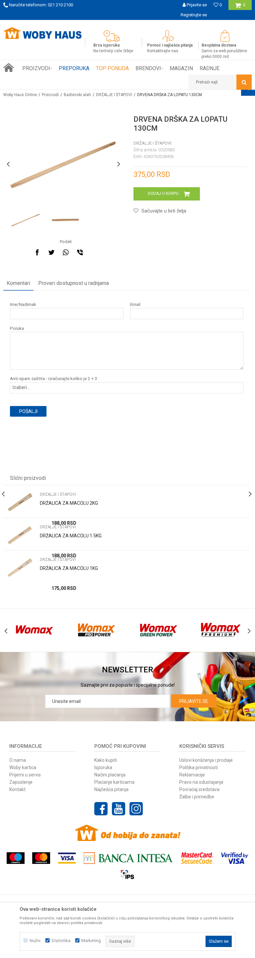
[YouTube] (118, 808)
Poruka (17, 328)
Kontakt (17, 789)
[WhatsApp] (66, 252)
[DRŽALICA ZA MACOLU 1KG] (20, 568)
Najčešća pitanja (111, 789)
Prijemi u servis (25, 774)
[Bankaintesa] (128, 858)
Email (135, 304)
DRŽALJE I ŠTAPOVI (114, 94)
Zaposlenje (21, 782)
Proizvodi (50, 94)
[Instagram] (136, 808)
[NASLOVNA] (8, 67)
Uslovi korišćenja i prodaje (206, 760)
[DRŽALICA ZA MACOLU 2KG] (20, 502)
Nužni (35, 940)
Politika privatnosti (198, 767)
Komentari (18, 283)
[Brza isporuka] (113, 36)
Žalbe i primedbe (196, 796)
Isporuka (103, 767)
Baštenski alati (77, 94)
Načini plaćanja (110, 774)
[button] (220, 82)
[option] (25, 220)
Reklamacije (192, 774)
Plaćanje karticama (114, 782)
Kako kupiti (105, 760)
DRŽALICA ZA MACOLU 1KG (69, 568)
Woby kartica (22, 767)
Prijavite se (193, 701)
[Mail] (94, 252)
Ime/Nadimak (23, 304)
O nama (17, 760)
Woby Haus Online (20, 94)
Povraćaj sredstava (199, 789)
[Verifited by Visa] (234, 858)
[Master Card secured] (197, 858)
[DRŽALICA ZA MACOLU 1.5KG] (20, 535)
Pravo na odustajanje (201, 782)
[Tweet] (51, 252)
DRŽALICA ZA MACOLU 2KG (69, 503)
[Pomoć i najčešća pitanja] (170, 36)
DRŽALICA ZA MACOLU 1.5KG (71, 535)
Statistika (60, 940)
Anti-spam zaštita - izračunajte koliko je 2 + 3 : (54, 378)
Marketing (91, 940)
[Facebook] (37, 252)
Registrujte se (194, 14)
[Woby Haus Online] (42, 33)
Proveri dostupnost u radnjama (73, 283)
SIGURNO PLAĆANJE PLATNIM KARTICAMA (163, 24)
